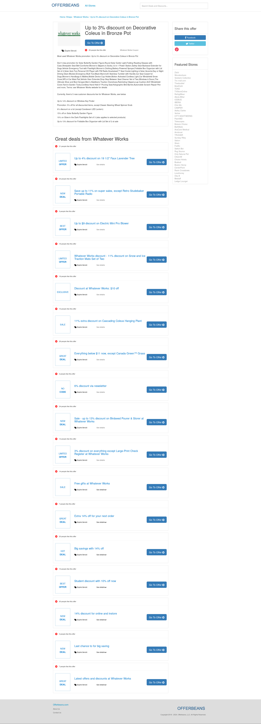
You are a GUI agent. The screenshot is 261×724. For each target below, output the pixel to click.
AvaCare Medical (182, 129)
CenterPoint (180, 167)
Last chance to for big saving (91, 646)
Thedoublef (179, 83)
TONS (177, 88)
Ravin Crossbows (182, 170)
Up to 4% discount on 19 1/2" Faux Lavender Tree (104, 158)
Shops (69, 16)
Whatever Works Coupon (129, 50)
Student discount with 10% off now (95, 581)
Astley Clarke (180, 110)
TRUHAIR (179, 135)
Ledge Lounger (181, 181)
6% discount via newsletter (90, 386)
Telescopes (179, 121)
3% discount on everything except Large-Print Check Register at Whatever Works (106, 452)
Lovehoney (179, 173)
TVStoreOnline (181, 91)
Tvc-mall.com (180, 80)
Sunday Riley (180, 137)
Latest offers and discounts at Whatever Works (102, 678)
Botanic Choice (181, 124)
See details (101, 164)
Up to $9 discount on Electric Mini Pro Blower (101, 223)
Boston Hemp (180, 165)
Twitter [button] (191, 43)
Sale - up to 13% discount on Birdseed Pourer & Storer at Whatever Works (109, 419)
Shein (177, 143)
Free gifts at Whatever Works (92, 483)
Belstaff (178, 178)
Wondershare (180, 75)
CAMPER (179, 107)
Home (62, 16)
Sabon (177, 140)
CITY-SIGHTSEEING (183, 116)
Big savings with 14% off (89, 548)
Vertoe (177, 113)
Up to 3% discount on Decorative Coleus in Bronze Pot (114, 16)
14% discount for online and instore (95, 613)
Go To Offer (94, 42)
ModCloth (179, 86)
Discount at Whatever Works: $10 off (96, 288)
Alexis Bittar (180, 96)
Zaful (177, 72)
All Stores (90, 5)
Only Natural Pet (182, 154)
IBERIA (178, 102)
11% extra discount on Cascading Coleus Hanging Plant (108, 321)
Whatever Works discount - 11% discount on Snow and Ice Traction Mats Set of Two (109, 257)
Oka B (177, 175)
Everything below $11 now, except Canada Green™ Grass (109, 353)
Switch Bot (179, 148)
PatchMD (178, 118)
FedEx (177, 145)
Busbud (178, 162)
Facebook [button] (190, 37)
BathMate (179, 126)
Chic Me (178, 105)
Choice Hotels (181, 159)
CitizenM (178, 156)
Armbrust (178, 132)
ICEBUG (178, 99)
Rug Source (180, 151)
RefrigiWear (180, 94)
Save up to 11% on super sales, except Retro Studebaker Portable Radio (109, 192)
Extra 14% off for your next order (94, 516)
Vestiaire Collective (183, 77)
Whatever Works (81, 16)
